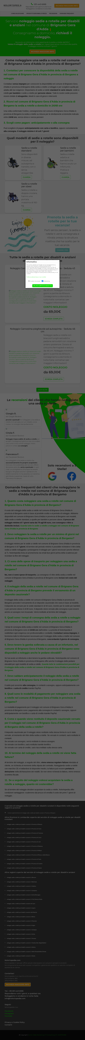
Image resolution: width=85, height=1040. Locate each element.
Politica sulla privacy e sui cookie (36, 277)
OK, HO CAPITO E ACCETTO (42, 285)
